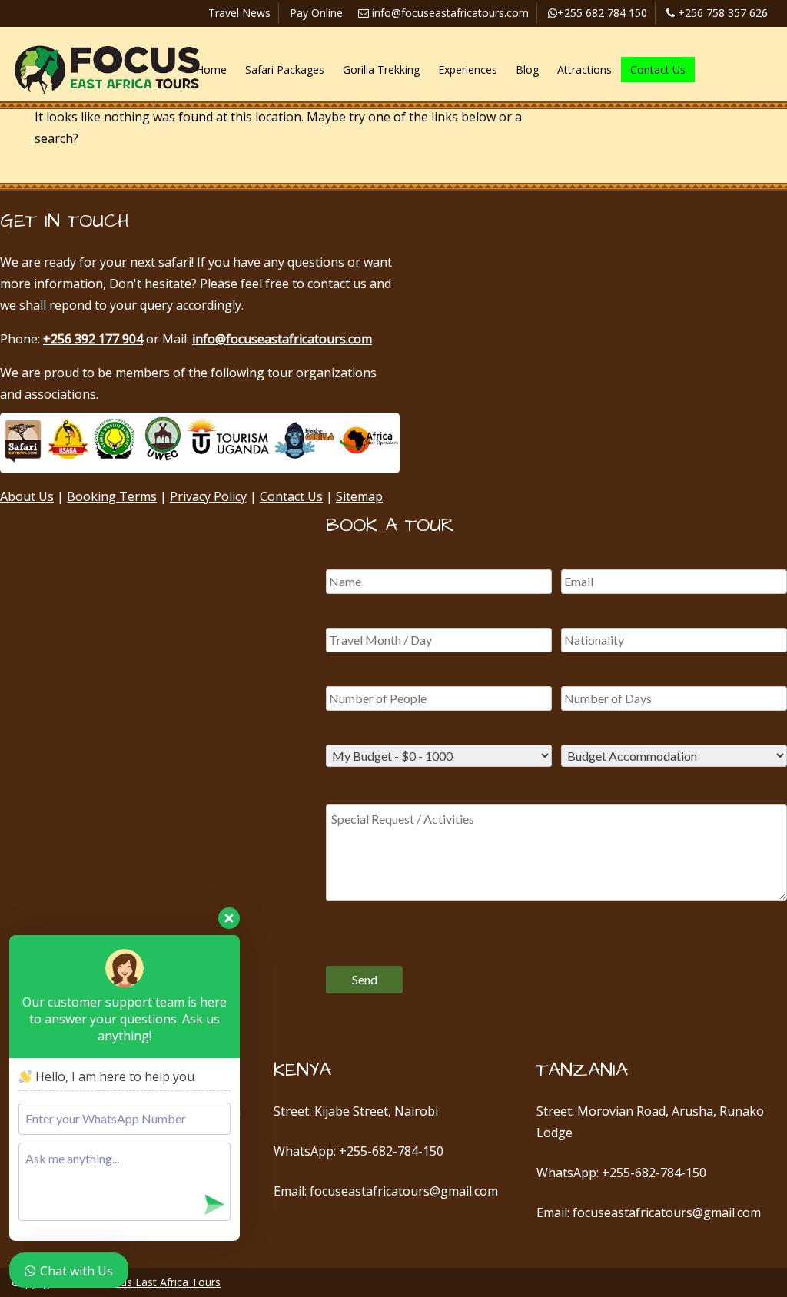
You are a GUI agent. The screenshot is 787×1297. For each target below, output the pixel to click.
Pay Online (316, 12)
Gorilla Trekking (381, 69)
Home (211, 69)
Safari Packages (284, 69)
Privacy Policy (208, 496)
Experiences (467, 69)
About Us (27, 496)
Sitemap (359, 496)
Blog (527, 69)
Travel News (239, 12)
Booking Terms (112, 496)
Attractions (584, 69)
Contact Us (658, 69)
